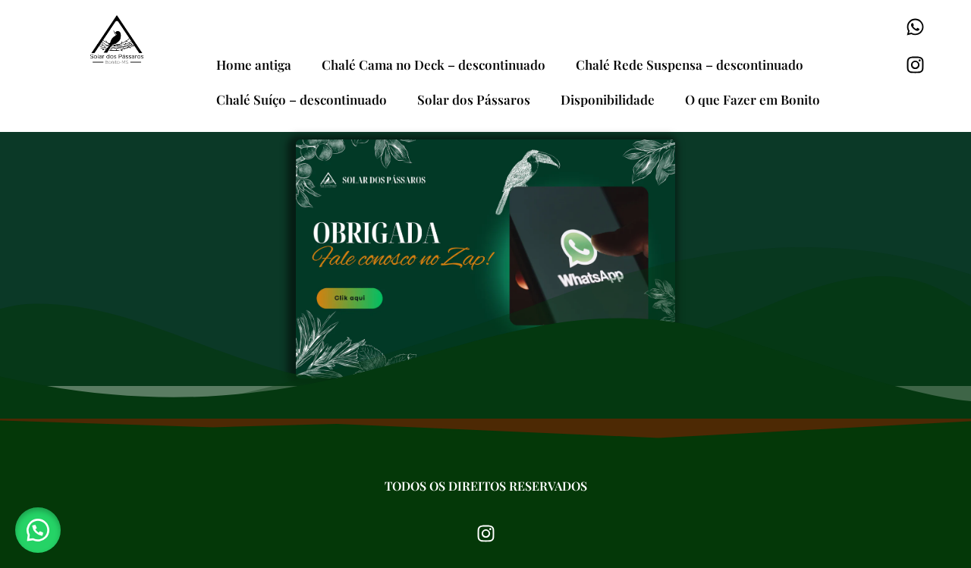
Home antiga (253, 64)
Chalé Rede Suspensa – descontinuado (689, 64)
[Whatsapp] (916, 27)
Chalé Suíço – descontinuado (301, 99)
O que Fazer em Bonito (752, 99)
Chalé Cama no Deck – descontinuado (433, 64)
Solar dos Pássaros (473, 99)
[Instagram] (916, 64)
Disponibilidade (608, 99)
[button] (38, 530)
